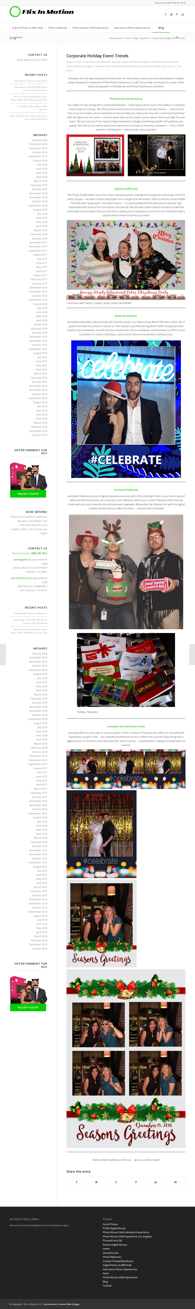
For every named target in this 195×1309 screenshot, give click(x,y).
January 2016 (39, 332)
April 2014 (41, 418)
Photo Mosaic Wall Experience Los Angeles (127, 1236)
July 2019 (42, 164)
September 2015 (37, 349)
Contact (107, 1285)
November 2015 (38, 340)
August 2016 (40, 304)
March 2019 (40, 181)
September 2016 (37, 299)
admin (69, 70)
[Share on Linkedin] (155, 1182)
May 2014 (41, 414)
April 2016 (41, 320)
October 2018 (39, 201)
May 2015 (41, 365)
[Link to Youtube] (182, 14)
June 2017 (41, 263)
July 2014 (42, 406)
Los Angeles (98, 66)
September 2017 (37, 250)
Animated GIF (103, 62)
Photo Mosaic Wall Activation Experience (126, 1232)
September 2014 (37, 398)
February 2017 (39, 279)
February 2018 (39, 234)
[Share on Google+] (116, 1182)
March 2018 (40, 230)
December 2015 (38, 336)
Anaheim (144, 38)
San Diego (156, 66)
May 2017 (41, 267)
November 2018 (38, 197)
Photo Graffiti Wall (114, 66)
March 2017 (40, 275)
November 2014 (38, 390)
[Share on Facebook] (76, 1182)
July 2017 (42, 259)
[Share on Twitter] (96, 1182)
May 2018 (41, 222)
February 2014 (39, 426)
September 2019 (37, 156)
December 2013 (38, 431)
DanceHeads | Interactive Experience (31, 80)
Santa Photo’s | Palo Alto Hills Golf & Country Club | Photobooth (30, 89)
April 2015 (41, 369)
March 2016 (40, 324)
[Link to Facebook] (165, 14)
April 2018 (41, 226)
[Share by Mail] (175, 1182)
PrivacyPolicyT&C (112, 1240)
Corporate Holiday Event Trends (97, 55)
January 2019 (39, 189)
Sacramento (143, 66)
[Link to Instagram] (171, 14)
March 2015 (40, 373)
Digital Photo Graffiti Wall (117, 1265)
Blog (135, 38)
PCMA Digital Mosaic (114, 1228)
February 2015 (39, 377)
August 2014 (40, 402)
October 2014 (39, 394)
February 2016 (39, 328)
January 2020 (39, 140)
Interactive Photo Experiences (120, 1269)
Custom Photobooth (131, 62)
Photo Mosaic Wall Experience (120, 1277)
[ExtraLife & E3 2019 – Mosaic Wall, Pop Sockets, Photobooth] (3, 654)
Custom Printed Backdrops (118, 1261)
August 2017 (40, 254)
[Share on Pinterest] (136, 1182)
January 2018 (39, 238)
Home (127, 38)
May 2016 (41, 316)
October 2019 (39, 152)
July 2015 (42, 357)
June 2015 (41, 361)
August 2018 (40, 209)
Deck (106, 1273)
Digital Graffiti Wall (152, 62)
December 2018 (38, 193)
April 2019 (41, 177)
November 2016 (38, 291)
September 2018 (37, 205)
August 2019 (40, 160)
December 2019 (38, 144)
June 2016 (41, 312)
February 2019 (39, 185)
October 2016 (39, 295)
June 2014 (41, 410)
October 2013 (39, 435)
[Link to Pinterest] (177, 14)
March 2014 (40, 422)
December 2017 (38, 242)
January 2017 (39, 283)
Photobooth (130, 66)
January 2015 (39, 381)
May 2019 (41, 172)
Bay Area (116, 62)
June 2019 (41, 168)
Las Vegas (86, 66)
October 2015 (39, 344)
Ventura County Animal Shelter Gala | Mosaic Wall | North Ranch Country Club (29, 98)
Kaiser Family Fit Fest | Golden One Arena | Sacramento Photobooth (28, 117)
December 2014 (38, 386)
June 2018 (41, 217)
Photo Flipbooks (112, 1257)
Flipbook (166, 62)
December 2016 (38, 287)
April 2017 (41, 271)
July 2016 (42, 308)
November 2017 (38, 246)
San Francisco (168, 66)
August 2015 (40, 353)
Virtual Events (111, 1253)
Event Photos (110, 1224)
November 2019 (38, 148)
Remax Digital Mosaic (115, 1244)
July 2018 (42, 213)
